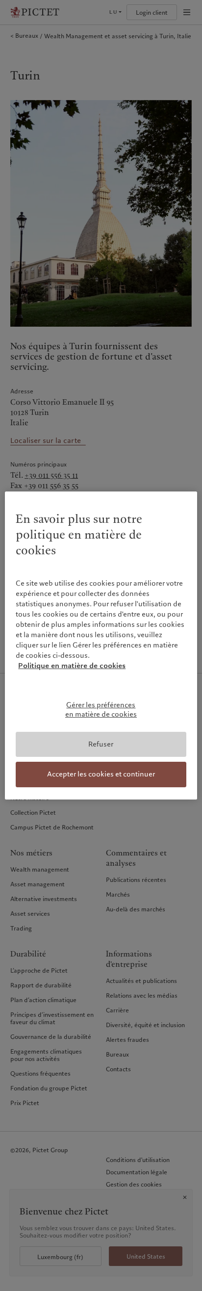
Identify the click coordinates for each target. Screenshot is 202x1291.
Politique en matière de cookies (72, 666)
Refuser (100, 744)
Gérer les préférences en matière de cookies (101, 710)
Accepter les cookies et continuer (101, 774)
